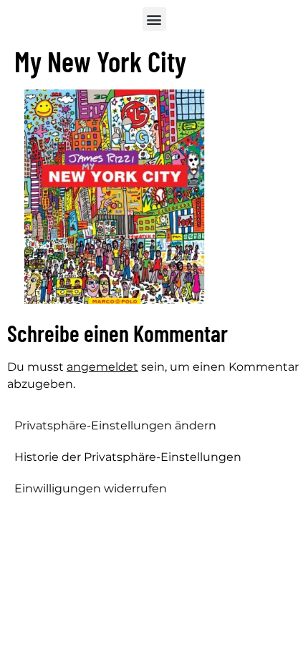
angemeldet (102, 367)
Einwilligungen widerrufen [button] (90, 488)
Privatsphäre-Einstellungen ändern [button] (115, 425)
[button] (154, 19)
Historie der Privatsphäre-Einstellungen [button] (127, 457)
